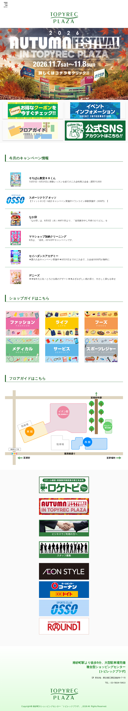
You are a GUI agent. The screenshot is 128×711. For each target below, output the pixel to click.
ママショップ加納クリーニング (47, 236)
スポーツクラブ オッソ (42, 197)
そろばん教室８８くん (42, 178)
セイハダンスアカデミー (43, 256)
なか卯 (33, 217)
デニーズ (34, 275)
